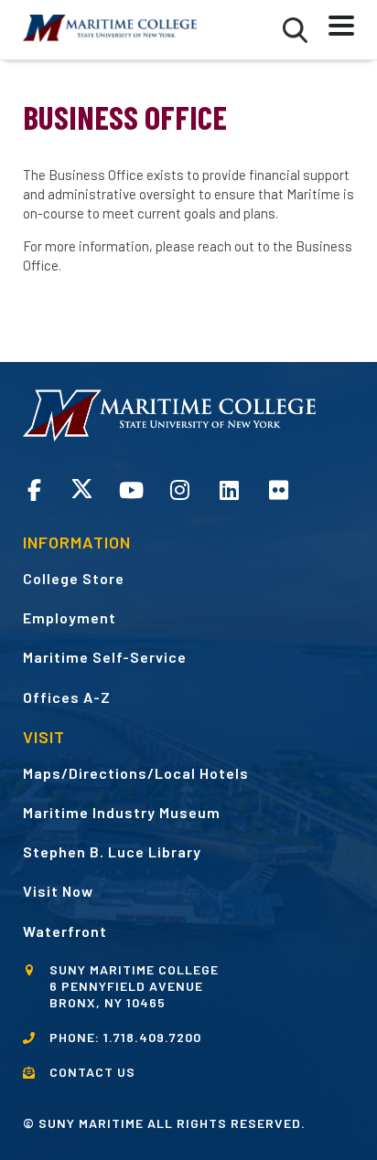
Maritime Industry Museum (122, 812)
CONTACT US (92, 1072)
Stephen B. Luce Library (112, 851)
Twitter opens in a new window (82, 488)
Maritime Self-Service (105, 656)
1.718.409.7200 (152, 1037)
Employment (69, 617)
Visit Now (58, 890)
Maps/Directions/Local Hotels (136, 773)
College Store (73, 578)
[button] (295, 30)
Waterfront (65, 931)
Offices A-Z (67, 697)
